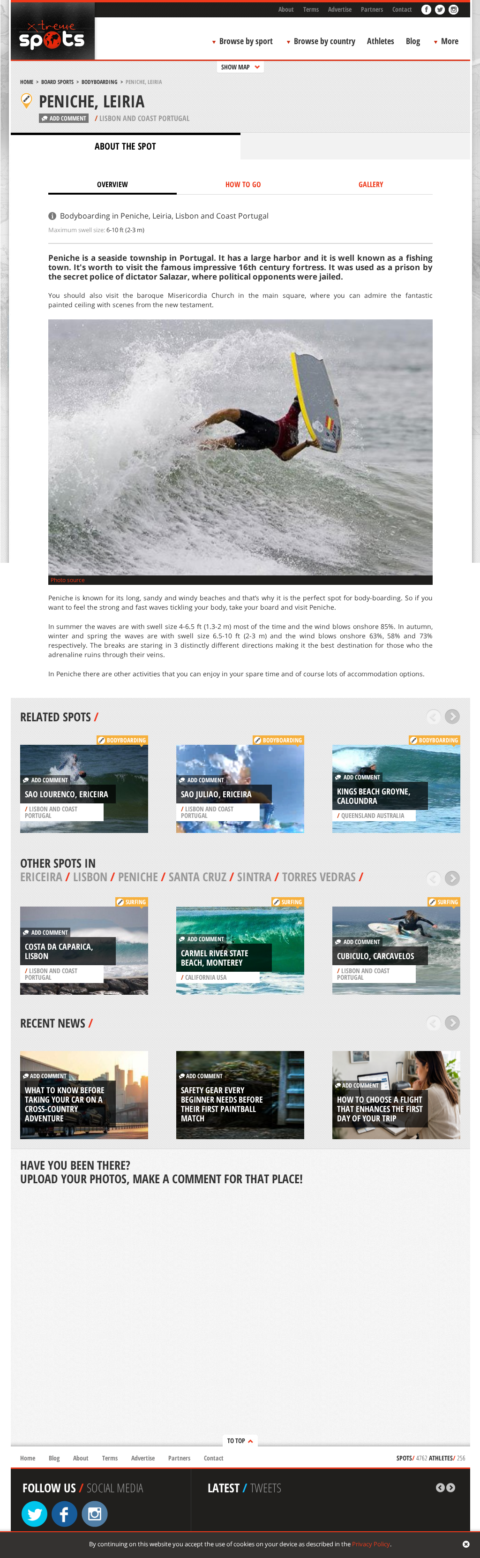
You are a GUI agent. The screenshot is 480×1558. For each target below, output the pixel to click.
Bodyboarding (100, 82)
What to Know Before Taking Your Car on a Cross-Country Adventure (65, 1104)
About (286, 9)
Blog (413, 40)
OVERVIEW (112, 184)
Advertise (340, 9)
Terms (311, 9)
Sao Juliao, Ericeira (216, 794)
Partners (372, 9)
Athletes (380, 40)
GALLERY (371, 184)
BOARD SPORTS (57, 82)
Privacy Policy (371, 1544)
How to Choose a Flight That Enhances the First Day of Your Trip (380, 1109)
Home (26, 82)
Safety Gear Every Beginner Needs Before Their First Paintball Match (222, 1104)
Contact (402, 9)
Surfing (136, 902)
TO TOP (236, 1440)
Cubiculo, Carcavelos (375, 955)
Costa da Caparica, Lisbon (59, 951)
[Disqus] (240, 1317)
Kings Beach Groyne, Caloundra (374, 796)
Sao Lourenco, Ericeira (66, 794)
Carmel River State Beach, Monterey (214, 957)
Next (452, 716)
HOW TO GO (243, 184)
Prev (434, 716)
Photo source (68, 580)
